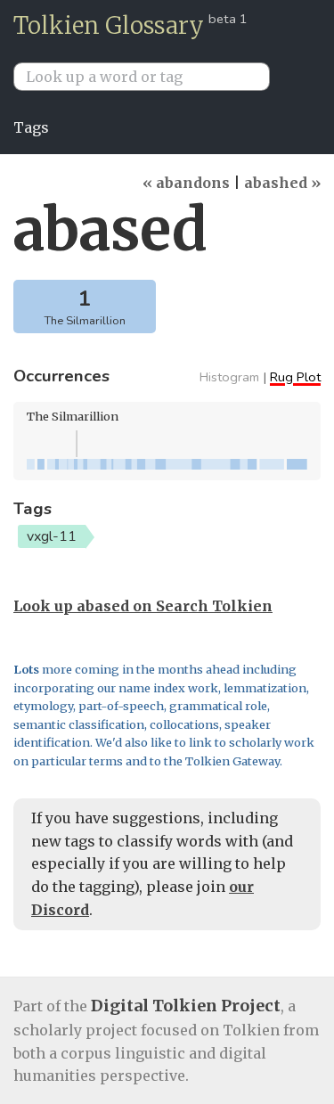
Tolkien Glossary (108, 25)
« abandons (186, 183)
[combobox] (148, 76)
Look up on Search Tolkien (143, 606)
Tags (31, 127)
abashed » (282, 183)
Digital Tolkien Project (186, 1005)
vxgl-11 (52, 536)
